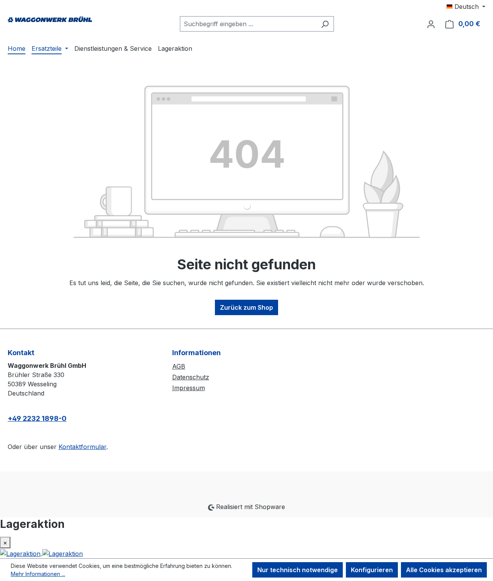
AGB (178, 366)
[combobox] (248, 24)
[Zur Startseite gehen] (50, 22)
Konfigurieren (372, 570)
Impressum (188, 388)
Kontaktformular (82, 447)
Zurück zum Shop (246, 307)
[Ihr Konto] (431, 24)
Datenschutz (190, 377)
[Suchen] (325, 24)
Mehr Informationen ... (38, 574)
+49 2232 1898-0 (37, 418)
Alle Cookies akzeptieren (444, 570)
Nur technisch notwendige (297, 570)
